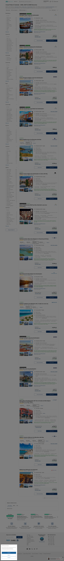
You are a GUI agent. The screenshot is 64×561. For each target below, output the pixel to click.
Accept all (9, 552)
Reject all (9, 555)
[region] (9, 552)
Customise (8, 557)
